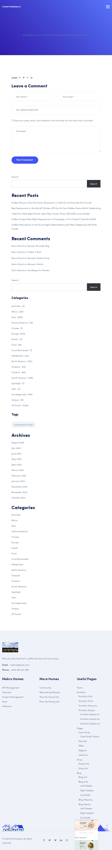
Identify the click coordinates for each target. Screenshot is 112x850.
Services (83, 741)
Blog (79, 773)
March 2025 (18, 470)
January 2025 (18, 481)
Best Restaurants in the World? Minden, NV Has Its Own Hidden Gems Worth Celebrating (56, 208)
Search (15, 176)
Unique (17, 399)
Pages (80, 728)
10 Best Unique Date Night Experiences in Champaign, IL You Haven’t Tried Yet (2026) (54, 219)
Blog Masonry (86, 799)
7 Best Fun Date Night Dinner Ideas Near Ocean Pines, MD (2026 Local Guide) (51, 213)
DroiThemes (16, 838)
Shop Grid (84, 763)
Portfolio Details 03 (90, 723)
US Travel (20, 405)
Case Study (84, 732)
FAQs (81, 745)
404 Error (83, 755)
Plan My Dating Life (49, 701)
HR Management (10, 687)
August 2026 (18, 442)
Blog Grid (83, 781)
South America (22, 377)
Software (6, 706)
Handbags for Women (38, 270)
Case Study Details (89, 736)
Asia (17, 317)
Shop (79, 759)
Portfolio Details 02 (90, 719)
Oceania (19, 366)
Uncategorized (22, 394)
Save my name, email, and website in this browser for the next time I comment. (53, 120)
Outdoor (19, 372)
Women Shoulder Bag (38, 245)
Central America (22, 322)
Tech (16, 388)
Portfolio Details (87, 710)
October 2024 (18, 497)
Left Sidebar (86, 785)
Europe (18, 333)
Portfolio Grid (85, 696)
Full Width (85, 795)
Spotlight (18, 383)
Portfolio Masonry (88, 705)
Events (17, 339)
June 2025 (16, 453)
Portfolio (81, 692)
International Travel (23, 424)
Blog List (83, 777)
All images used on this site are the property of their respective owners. (56, 34)
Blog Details (85, 804)
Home (80, 687)
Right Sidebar (87, 790)
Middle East (20, 355)
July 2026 (16, 448)
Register (83, 750)
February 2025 (19, 475)
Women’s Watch (35, 264)
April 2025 (17, 464)
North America (22, 361)
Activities (18, 306)
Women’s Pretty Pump (38, 258)
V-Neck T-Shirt (34, 252)
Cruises (17, 328)
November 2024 (19, 492)
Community (45, 687)
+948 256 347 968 (20, 669)
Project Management (12, 696)
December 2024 (19, 486)
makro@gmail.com (19, 664)
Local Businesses (22, 350)
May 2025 (16, 459)
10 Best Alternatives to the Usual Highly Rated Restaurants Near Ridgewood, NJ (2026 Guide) (54, 226)
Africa (17, 311)
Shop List (83, 768)
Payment (6, 692)
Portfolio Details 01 (89, 714)
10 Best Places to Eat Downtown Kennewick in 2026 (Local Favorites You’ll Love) (51, 202)
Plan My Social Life (49, 696)
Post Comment (25, 160)
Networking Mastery (50, 692)
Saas (4, 701)
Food (16, 344)
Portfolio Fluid (86, 701)
